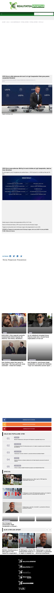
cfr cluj (5, 259)
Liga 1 (7, 22)
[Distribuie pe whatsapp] (17, 256)
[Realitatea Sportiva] (27, 561)
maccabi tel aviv (22, 259)
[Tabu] (27, 588)
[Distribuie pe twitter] (14, 256)
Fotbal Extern (33, 22)
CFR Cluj (41, 22)
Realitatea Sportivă (11, 80)
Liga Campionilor (15, 22)
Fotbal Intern (24, 22)
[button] (2, 14)
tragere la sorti (13, 259)
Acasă (3, 22)
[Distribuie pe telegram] (21, 256)
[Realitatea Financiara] (27, 572)
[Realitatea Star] (27, 583)
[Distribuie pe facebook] (10, 256)
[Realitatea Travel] (27, 578)
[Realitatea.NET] (27, 567)
